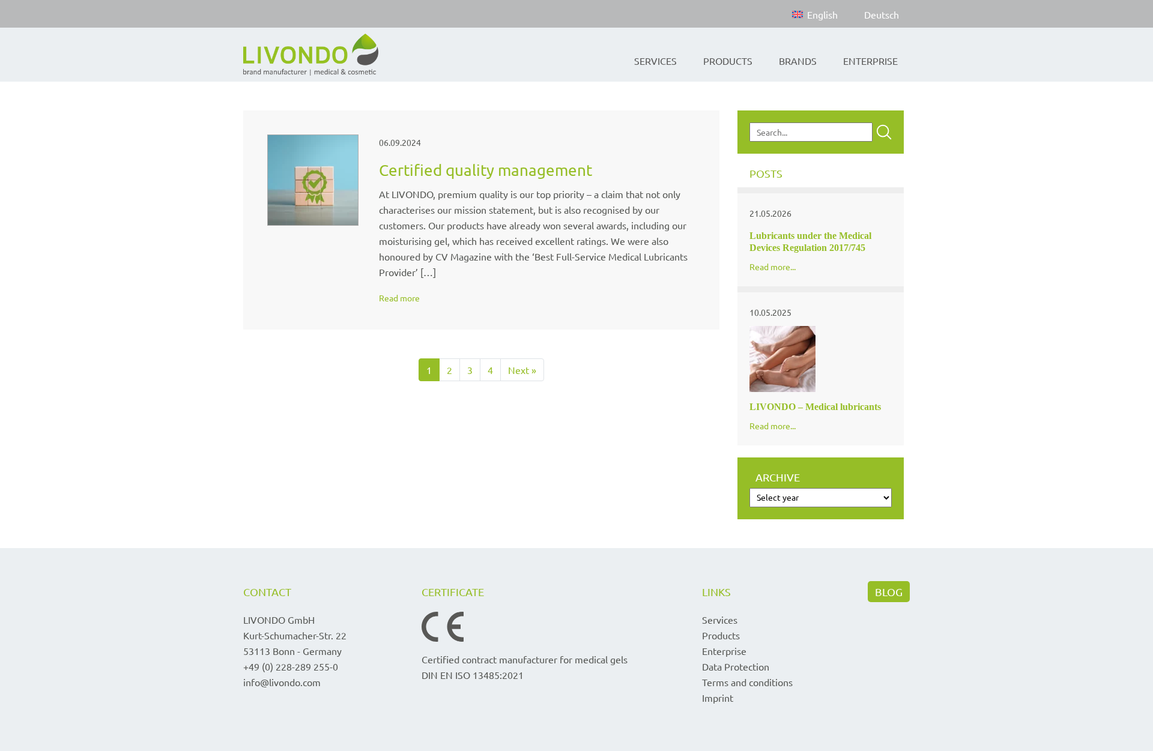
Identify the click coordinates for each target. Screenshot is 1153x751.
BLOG (889, 591)
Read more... (772, 266)
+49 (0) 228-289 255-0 (290, 666)
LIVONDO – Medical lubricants (815, 407)
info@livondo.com (282, 682)
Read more (399, 297)
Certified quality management (485, 170)
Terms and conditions (747, 682)
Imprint (717, 698)
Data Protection (735, 666)
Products (727, 61)
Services (655, 61)
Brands (798, 61)
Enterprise (870, 61)
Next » (522, 370)
